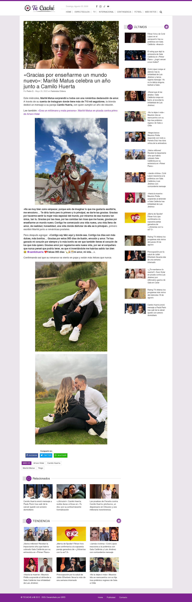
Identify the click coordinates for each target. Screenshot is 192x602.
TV (94, 12)
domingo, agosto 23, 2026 (77, 6)
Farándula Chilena (58, 91)
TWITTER (47, 455)
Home (68, 12)
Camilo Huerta (53, 463)
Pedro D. (30, 91)
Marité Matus (29, 468)
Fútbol (138, 12)
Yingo (40, 468)
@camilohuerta (35, 252)
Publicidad (111, 597)
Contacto (123, 597)
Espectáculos (82, 12)
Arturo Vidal (38, 463)
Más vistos (150, 12)
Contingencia (124, 12)
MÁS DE (26, 463)
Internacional (106, 12)
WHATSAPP (62, 455)
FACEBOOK (33, 455)
